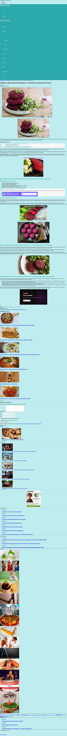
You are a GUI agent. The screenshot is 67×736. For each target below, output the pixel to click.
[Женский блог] (5, 6)
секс (9, 716)
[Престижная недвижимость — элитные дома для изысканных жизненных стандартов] (9, 614)
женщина (25, 714)
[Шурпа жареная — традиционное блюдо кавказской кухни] (9, 367)
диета (17, 714)
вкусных (1, 306)
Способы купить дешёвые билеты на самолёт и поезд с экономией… (14, 460)
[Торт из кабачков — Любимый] (9, 712)
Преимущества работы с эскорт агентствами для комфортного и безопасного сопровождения (19, 451)
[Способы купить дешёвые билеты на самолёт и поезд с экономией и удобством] (7, 459)
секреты (18, 306)
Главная (1, 80)
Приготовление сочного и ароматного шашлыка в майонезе (13, 439)
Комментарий (2, 411)
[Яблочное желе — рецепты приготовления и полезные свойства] (9, 396)
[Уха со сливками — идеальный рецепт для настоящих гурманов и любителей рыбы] (9, 352)
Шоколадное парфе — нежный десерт (9, 383)
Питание (4, 62)
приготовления (9, 306)
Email (1, 414)
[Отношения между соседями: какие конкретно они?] (9, 647)
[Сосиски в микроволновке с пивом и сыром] (9, 669)
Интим (5, 35)
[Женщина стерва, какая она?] (9, 680)
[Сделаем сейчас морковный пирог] (9, 636)
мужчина (43, 714)
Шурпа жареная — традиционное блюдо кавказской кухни (13, 369)
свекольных (15, 306)
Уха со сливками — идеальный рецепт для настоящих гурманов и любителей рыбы (19, 354)
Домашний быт (5, 71)
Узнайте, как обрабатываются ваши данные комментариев (30, 423)
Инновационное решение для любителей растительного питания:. (16, 143)
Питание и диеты (6, 80)
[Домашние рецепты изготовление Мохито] (9, 560)
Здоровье (4, 31)
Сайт (1, 416)
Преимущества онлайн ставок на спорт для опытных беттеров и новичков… (16, 479)
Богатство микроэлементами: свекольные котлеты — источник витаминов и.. (18, 146)
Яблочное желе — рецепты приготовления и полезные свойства (15, 398)
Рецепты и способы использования (12, 145)
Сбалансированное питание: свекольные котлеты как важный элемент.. (17, 147)
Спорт (5, 44)
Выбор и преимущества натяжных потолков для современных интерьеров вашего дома (18, 469)
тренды (12, 716)
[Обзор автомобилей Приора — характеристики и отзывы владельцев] (7, 487)
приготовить (59, 714)
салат (6, 716)
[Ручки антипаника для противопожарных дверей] (9, 603)
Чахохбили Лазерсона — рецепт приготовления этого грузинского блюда (17, 325)
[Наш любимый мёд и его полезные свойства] (9, 592)
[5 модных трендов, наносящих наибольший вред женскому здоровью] (9, 658)
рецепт (2, 716)
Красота (4, 53)
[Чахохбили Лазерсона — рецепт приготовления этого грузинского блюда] (9, 323)
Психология (6, 40)
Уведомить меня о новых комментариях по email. (10, 418)
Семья (3, 67)
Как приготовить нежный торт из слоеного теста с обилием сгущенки (16, 339)
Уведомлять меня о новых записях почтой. (9, 420)
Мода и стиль (5, 49)
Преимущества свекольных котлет (12, 144)
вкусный (8, 714)
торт (10, 716)
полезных (5, 306)
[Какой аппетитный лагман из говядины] (9, 625)
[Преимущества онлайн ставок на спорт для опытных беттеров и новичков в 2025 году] (7, 478)
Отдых (3, 58)
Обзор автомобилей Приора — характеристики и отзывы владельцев (14, 488)
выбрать (12, 714)
